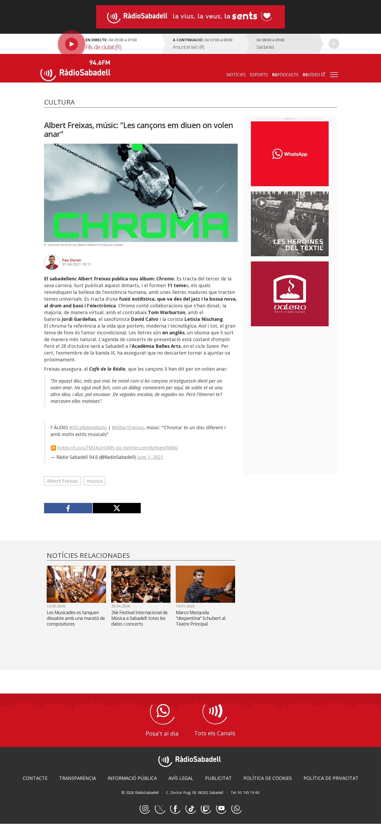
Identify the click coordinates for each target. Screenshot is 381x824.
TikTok (190, 809)
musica (94, 481)
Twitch (206, 809)
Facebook (175, 809)
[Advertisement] (290, 363)
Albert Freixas (62, 481)
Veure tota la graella (334, 43)
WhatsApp (236, 809)
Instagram (145, 809)
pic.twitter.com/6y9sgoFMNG (147, 448)
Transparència (77, 778)
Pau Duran (71, 260)
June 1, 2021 (150, 457)
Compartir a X (117, 508)
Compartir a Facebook (68, 508)
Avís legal (180, 778)
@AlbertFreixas (128, 427)
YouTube (221, 809)
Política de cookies (267, 778)
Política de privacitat (331, 778)
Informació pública (132, 778)
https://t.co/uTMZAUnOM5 (86, 448)
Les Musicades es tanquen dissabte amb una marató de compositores (76, 618)
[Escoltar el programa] (100, 44)
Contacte (35, 778)
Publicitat (218, 778)
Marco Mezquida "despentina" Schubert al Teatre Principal (200, 618)
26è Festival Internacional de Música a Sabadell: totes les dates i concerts (139, 618)
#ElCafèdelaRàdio (88, 427)
